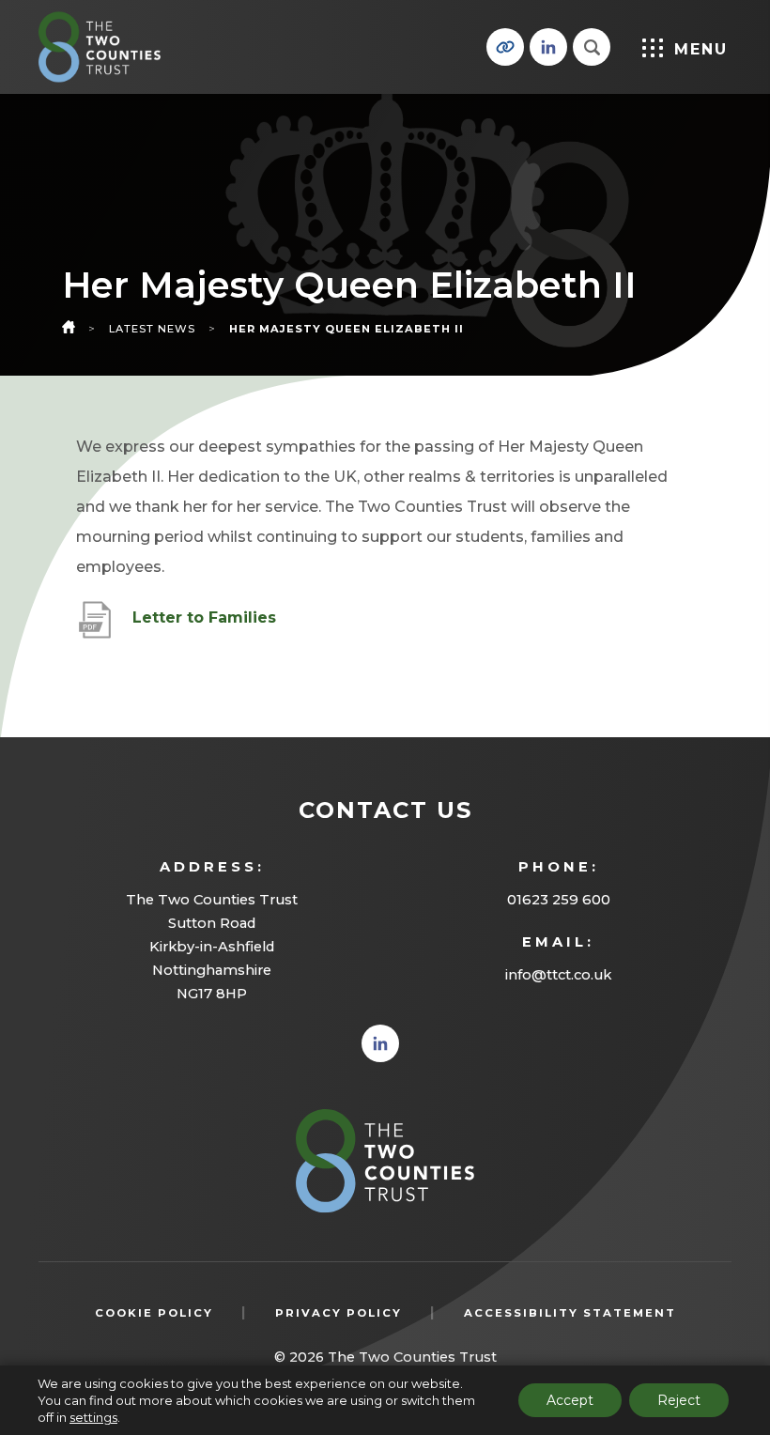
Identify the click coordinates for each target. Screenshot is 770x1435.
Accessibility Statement (570, 1312)
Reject (679, 1400)
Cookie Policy (154, 1312)
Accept (570, 1400)
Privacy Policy (338, 1312)
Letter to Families (204, 628)
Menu (701, 49)
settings (93, 1417)
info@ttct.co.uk (558, 974)
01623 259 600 (558, 899)
